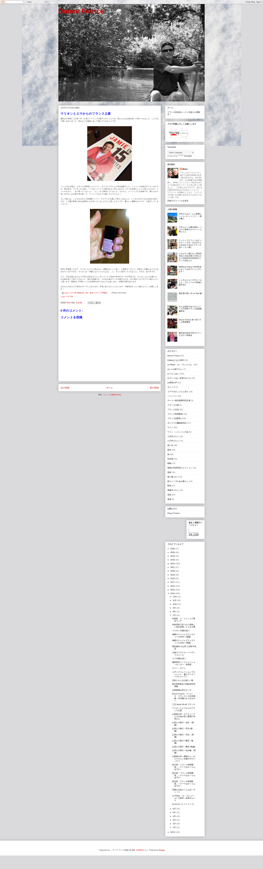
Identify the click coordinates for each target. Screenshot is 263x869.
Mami (185, 169)
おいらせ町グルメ (175, 369)
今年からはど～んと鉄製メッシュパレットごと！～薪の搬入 (190, 216)
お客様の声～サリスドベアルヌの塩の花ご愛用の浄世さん (183, 716)
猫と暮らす (172, 477)
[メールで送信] (89, 302)
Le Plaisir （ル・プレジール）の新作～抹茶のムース (183, 798)
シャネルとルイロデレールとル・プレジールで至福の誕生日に (190, 282)
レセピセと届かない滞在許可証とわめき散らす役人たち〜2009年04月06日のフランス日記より (190, 256)
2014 (172, 593)
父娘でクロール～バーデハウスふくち (183, 653)
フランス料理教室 (175, 414)
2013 (172, 832)
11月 (175, 600)
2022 (172, 563)
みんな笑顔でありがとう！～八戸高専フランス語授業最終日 (190, 308)
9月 (174, 608)
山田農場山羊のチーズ (181, 690)
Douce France (81, 11)
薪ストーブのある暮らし (177, 481)
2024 (172, 556)
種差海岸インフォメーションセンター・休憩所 (183, 663)
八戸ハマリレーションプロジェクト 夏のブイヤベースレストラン (183, 674)
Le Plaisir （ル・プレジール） (180, 365)
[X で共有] (94, 302)
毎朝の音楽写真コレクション (179, 468)
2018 (172, 578)
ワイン (170, 427)
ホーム (109, 388)
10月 (175, 604)
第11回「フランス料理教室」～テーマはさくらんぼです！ (183, 783)
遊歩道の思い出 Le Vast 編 (190, 293)
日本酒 (170, 459)
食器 (169, 499)
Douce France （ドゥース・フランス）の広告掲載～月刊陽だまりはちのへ (183, 697)
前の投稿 (154, 388)
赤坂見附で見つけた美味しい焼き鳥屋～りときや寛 (183, 625)
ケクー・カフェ (179, 668)
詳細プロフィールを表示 (177, 201)
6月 (174, 809)
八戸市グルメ (173, 441)
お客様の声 (172, 382)
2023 (172, 560)
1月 (174, 827)
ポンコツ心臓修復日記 (177, 423)
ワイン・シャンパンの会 (177, 432)
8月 (174, 611)
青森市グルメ (173, 490)
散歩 (169, 450)
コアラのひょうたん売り (177, 391)
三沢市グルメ (173, 436)
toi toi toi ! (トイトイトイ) (183, 804)
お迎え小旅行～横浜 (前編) (183, 747)
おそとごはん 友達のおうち (179, 378)
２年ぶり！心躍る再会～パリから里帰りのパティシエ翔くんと (190, 229)
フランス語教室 (174, 418)
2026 (172, 549)
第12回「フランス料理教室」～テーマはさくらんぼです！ (183, 775)
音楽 (169, 495)
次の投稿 (65, 388)
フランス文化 (173, 409)
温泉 (169, 472)
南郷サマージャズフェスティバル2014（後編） (183, 635)
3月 (174, 820)
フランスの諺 (173, 405)
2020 (172, 571)
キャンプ (171, 387)
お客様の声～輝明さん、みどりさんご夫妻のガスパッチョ (183, 758)
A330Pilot (140, 850)
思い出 (170, 445)
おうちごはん (173, 374)
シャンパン (172, 396)
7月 (174, 615)
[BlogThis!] (91, 302)
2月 (174, 824)
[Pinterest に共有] (99, 302)
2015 (172, 590)
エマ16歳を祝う (179, 658)
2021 (172, 567)
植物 (169, 463)
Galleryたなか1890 (175, 360)
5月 (174, 812)
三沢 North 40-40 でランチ (183, 704)
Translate (188, 156)
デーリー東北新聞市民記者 (178, 400)
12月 (175, 597)
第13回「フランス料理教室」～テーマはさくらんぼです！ (183, 767)
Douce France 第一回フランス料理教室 (190, 321)
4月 (174, 816)
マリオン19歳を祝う (181, 630)
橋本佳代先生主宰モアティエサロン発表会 (190, 334)
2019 (172, 575)
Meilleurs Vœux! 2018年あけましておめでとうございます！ (190, 269)
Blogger (162, 850)
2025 (172, 552)
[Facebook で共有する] (96, 302)
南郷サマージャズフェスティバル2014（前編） (183, 641)
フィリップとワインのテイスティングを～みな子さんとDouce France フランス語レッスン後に (190, 243)
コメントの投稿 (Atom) (112, 395)
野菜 (169, 486)
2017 (172, 582)
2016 (172, 586)
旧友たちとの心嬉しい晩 (182, 680)
